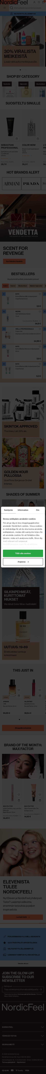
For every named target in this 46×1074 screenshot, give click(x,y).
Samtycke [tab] (8, 510)
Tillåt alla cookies (23, 553)
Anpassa (22, 562)
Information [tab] (23, 510)
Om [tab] (37, 510)
